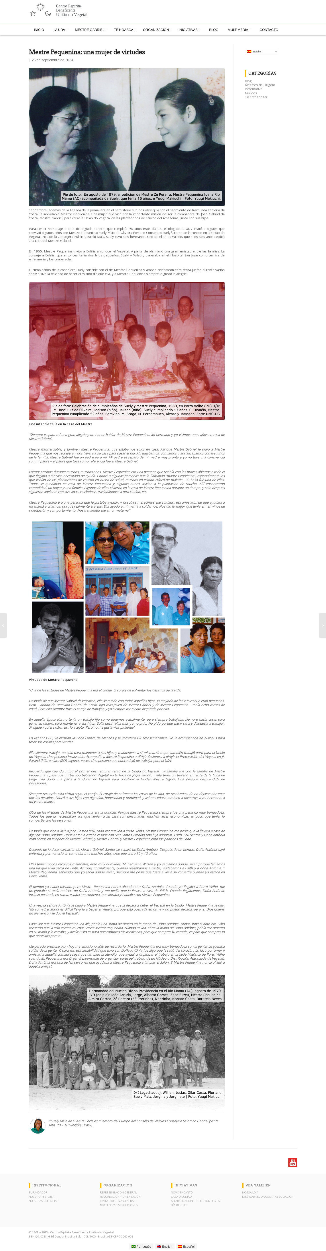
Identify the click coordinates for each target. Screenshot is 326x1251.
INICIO (39, 30)
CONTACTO (269, 30)
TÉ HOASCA (123, 30)
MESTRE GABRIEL (89, 30)
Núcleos (251, 93)
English (166, 1246)
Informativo (254, 89)
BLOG (213, 30)
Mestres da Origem (260, 85)
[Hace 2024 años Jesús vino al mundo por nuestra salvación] (322, 625)
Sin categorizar (256, 97)
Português (143, 1246)
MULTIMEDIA (238, 30)
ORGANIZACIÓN (156, 30)
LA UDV (59, 30)
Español (256, 51)
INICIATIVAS (188, 30)
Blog (248, 81)
